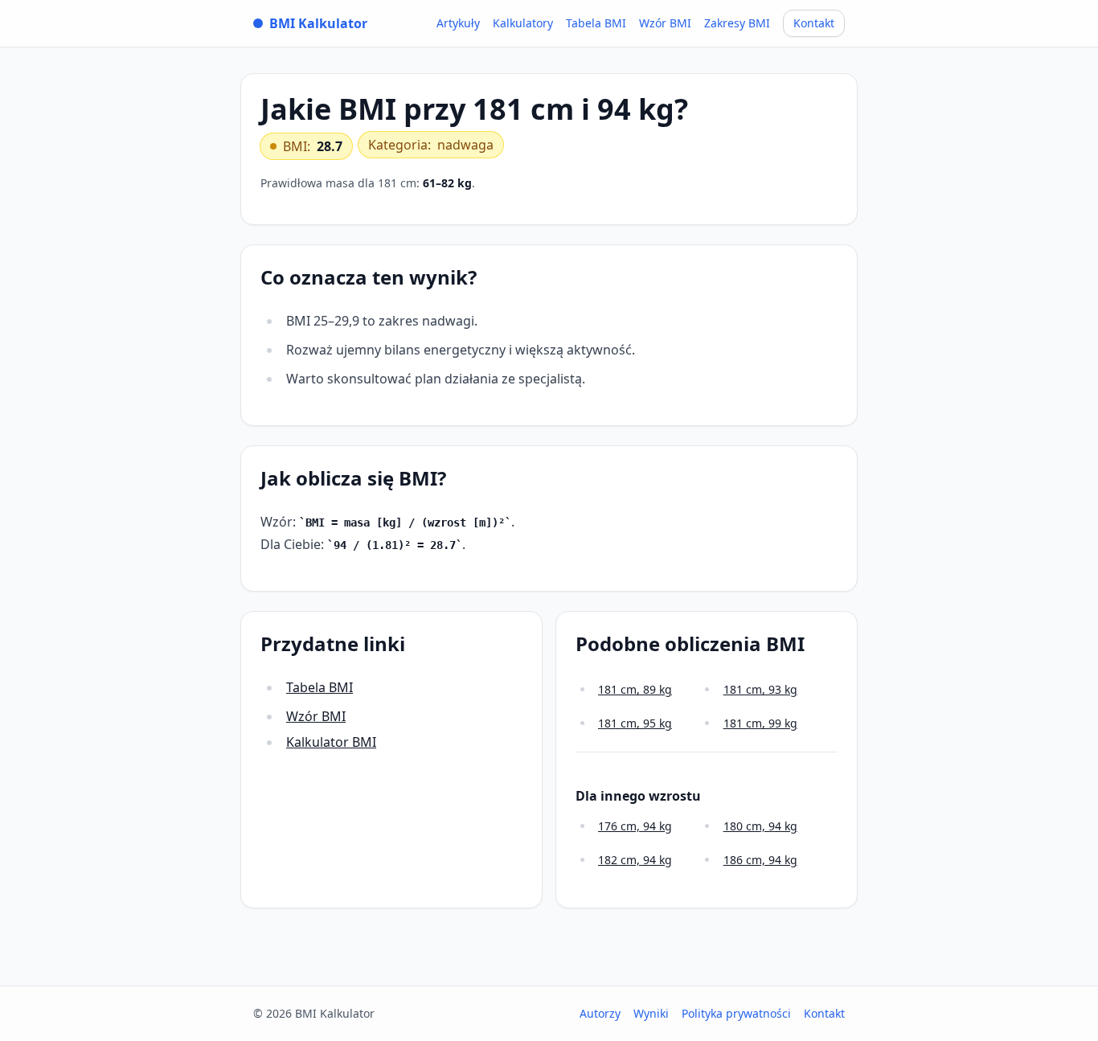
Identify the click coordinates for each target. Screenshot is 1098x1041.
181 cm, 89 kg (635, 689)
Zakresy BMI (737, 23)
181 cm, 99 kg (760, 723)
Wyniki (651, 1013)
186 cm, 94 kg (760, 859)
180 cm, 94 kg (760, 826)
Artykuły (458, 23)
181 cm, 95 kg (635, 723)
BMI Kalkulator (318, 23)
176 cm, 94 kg (635, 826)
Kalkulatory (523, 23)
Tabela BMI (596, 23)
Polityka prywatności (736, 1013)
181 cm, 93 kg (760, 689)
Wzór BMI (665, 23)
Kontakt (813, 23)
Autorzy (600, 1013)
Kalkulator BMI (331, 742)
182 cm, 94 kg (635, 859)
